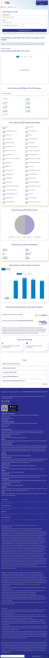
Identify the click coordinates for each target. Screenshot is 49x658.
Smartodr (26, 493)
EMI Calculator (34, 447)
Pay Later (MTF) (39, 432)
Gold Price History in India (24, 480)
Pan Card (6, 485)
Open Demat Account (41, 1)
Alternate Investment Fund (7, 432)
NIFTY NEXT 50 (32, 441)
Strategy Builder (27, 455)
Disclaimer (34, 488)
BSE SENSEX (8, 441)
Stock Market (11, 475)
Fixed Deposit (32, 432)
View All (44, 384)
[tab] (17, 56)
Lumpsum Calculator (6, 447)
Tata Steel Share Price (17, 459)
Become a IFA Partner (29, 469)
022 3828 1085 (4, 420)
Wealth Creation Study (22, 490)
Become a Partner (5, 469)
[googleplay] (13, 409)
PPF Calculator (30, 449)
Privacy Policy (43, 493)
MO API (18, 455)
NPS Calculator (27, 450)
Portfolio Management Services (21, 432)
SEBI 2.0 (31, 493)
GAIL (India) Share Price (42, 459)
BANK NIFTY (13, 441)
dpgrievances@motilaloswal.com (25, 566)
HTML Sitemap (12, 495)
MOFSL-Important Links (17, 488)
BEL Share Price (27, 462)
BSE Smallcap (20, 441)
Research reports (5, 465)
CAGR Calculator (15, 447)
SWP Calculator (41, 447)
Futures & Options (26, 475)
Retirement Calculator (42, 445)
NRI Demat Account (20, 431)
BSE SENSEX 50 (11, 442)
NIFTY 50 (3, 441)
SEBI (7, 488)
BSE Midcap (26, 441)
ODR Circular (36, 493)
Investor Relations (27, 488)
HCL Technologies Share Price (32, 460)
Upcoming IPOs (4, 431)
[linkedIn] (8, 401)
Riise (22, 455)
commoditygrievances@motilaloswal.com (32, 584)
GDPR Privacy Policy (14, 493)
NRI (8, 477)
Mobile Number (6, 15)
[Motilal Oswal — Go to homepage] (6, 2)
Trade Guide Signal (12, 455)
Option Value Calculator (37, 450)
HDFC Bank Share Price (6, 459)
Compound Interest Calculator (29, 445)
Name (3, 20)
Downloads (21, 493)
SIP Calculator (4, 445)
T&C (18, 25)
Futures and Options (22, 437)
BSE (2, 488)
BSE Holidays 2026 (14, 480)
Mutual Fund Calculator (25, 447)
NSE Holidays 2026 (5, 480)
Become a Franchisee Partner (17, 469)
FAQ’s (8, 472)
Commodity (12, 477)
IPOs (32, 475)
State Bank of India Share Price (29, 459)
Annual (3, 269)
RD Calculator (18, 445)
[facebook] (2, 401)
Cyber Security (4, 495)
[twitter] (4, 401)
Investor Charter (5, 493)
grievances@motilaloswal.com (7, 566)
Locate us (12, 472)
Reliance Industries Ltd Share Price (15, 462)
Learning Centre (13, 465)
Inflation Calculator (19, 450)
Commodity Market (12, 437)
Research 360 (4, 455)
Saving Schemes (19, 485)
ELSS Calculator (38, 449)
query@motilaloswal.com (7, 418)
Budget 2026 (4, 475)
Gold (6, 477)
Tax (2, 485)
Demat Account (18, 475)
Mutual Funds (12, 431)
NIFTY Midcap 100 (40, 441)
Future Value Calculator (12, 449)
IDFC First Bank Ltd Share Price (8, 460)
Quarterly (8, 269)
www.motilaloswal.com (10, 650)
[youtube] (6, 401)
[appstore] (13, 406)
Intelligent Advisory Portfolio (31, 431)
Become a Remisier (39, 469)
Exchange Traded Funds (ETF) (8, 434)
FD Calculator (11, 445)
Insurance (18, 434)
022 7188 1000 (4, 426)
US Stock (42, 475)
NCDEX (9, 488)
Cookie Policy (40, 488)
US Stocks (41, 431)
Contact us (4, 472)
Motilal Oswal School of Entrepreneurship (27, 465)
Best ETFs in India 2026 (15, 482)
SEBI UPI (41, 3)
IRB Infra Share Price (20, 460)
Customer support (20, 472)
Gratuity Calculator (22, 449)
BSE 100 (5, 442)
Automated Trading (35, 477)
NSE (4, 488)
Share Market (4, 437)
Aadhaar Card (12, 485)
